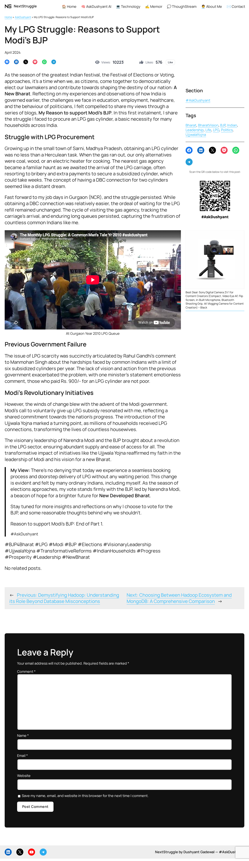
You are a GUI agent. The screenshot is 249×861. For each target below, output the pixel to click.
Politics (227, 129)
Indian (232, 125)
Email (22, 755)
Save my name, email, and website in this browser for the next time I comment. (85, 795)
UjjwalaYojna (196, 134)
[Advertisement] (215, 52)
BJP (222, 125)
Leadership (195, 129)
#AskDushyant (198, 100)
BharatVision (208, 125)
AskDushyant (23, 17)
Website (24, 775)
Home (8, 17)
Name (23, 735)
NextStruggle (25, 6)
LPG (216, 129)
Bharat (191, 125)
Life (208, 129)
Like (170, 62)
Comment (26, 671)
